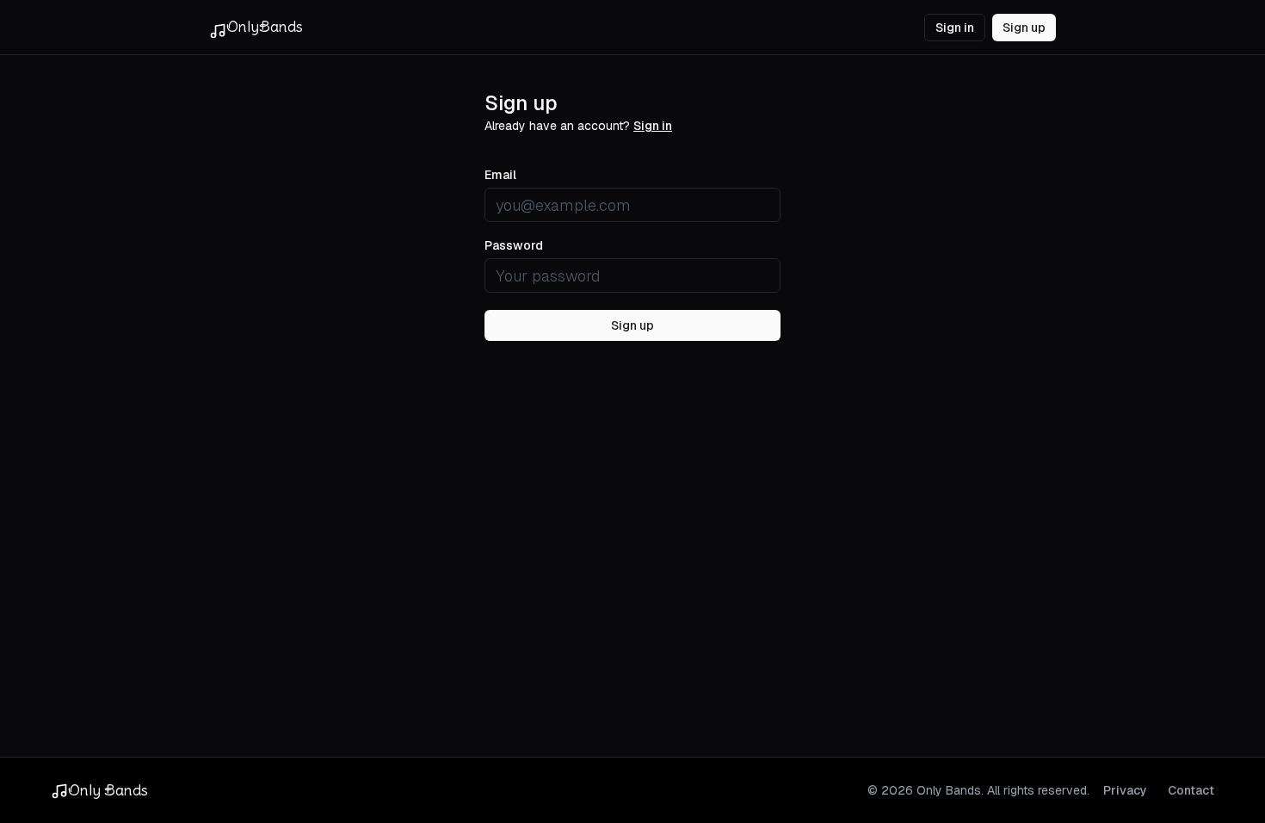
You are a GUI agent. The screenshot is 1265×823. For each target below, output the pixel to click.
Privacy (1125, 790)
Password (513, 245)
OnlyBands (264, 26)
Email (500, 175)
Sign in (954, 27)
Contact (1191, 790)
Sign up (1024, 27)
